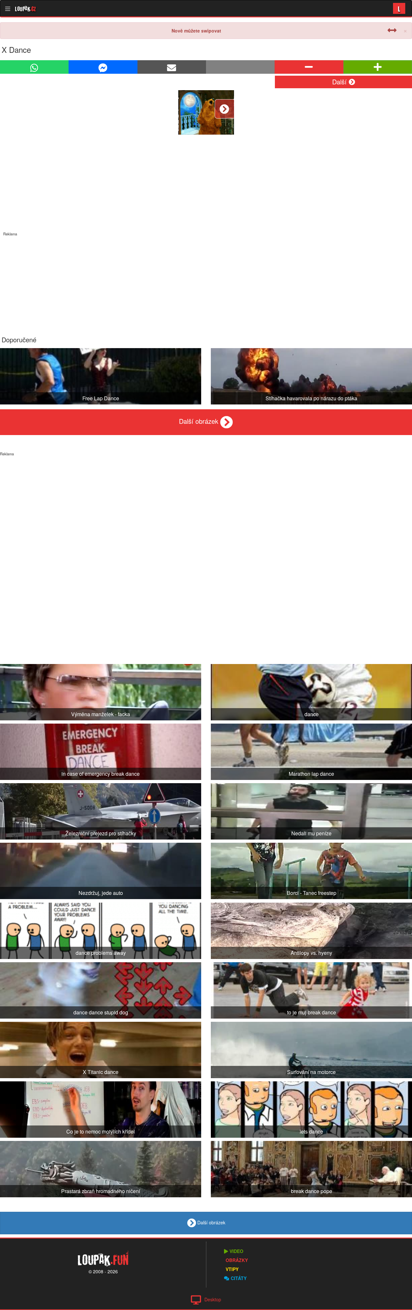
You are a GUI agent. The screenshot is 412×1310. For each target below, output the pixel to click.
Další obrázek (199, 421)
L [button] (399, 8)
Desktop (212, 1299)
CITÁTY (239, 1278)
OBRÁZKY (237, 1260)
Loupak (25, 8)
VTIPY (232, 1269)
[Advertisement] (206, 281)
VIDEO (236, 1251)
